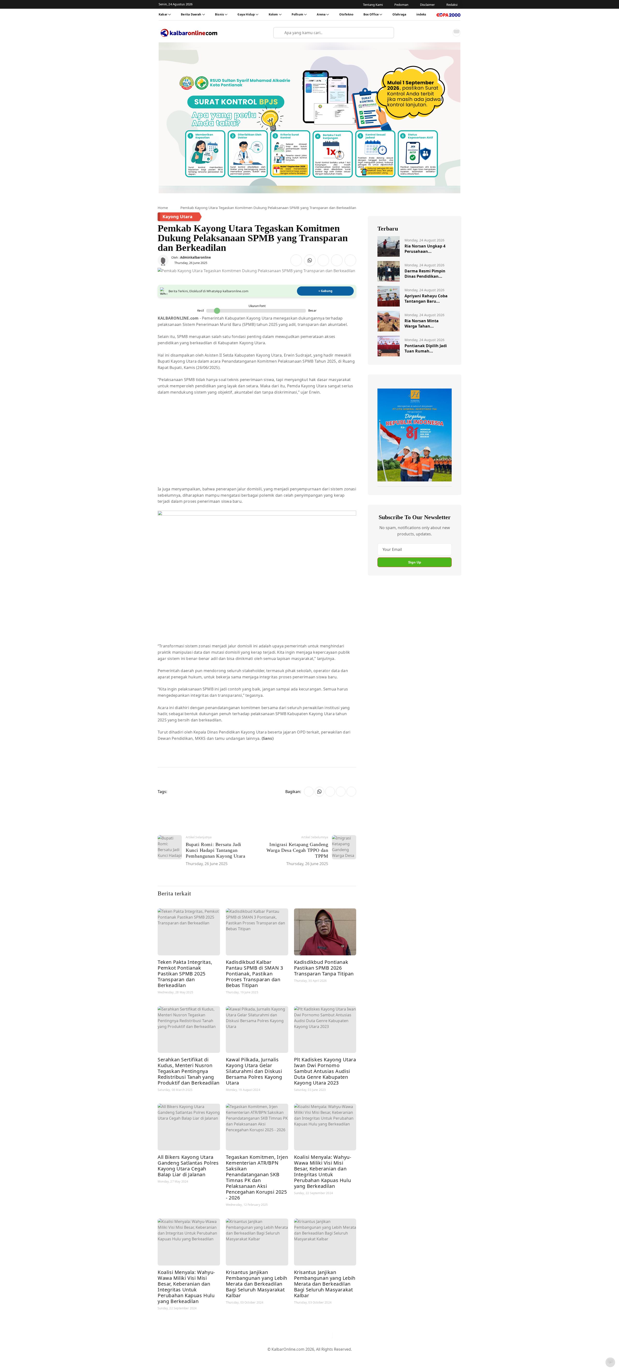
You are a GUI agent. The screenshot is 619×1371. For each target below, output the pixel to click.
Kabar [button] (163, 14)
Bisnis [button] (219, 14)
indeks (421, 14)
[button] (446, 32)
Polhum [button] (297, 14)
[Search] (388, 33)
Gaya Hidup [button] (246, 14)
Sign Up (414, 562)
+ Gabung (325, 291)
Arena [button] (321, 14)
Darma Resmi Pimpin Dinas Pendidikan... (425, 273)
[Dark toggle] (456, 33)
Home (163, 207)
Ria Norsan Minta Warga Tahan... (422, 323)
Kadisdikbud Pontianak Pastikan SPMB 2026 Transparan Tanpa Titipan (324, 968)
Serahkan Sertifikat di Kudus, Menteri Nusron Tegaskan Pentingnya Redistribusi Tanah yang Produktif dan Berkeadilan (189, 1071)
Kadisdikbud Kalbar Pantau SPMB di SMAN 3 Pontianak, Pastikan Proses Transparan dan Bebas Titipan (254, 974)
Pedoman (286, 1357)
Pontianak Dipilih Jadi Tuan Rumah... (426, 348)
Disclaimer (308, 1357)
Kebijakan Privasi (355, 1357)
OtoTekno (346, 14)
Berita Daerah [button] (191, 14)
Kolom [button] (273, 14)
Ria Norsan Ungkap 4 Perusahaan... (425, 248)
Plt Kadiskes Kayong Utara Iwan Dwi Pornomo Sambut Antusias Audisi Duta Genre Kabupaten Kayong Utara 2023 (325, 1071)
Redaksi (329, 1357)
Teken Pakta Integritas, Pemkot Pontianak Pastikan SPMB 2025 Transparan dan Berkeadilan (185, 974)
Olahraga (399, 14)
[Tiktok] (326, 1336)
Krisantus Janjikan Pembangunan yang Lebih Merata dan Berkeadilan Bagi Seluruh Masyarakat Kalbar (256, 1284)
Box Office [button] (371, 14)
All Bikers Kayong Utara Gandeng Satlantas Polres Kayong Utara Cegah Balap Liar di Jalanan (188, 1166)
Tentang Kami (260, 1357)
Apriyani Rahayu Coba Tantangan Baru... (426, 298)
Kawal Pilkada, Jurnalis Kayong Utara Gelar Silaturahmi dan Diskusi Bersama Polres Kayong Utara (254, 1071)
